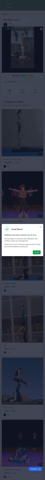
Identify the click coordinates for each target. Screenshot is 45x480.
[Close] (40, 227)
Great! (37, 252)
